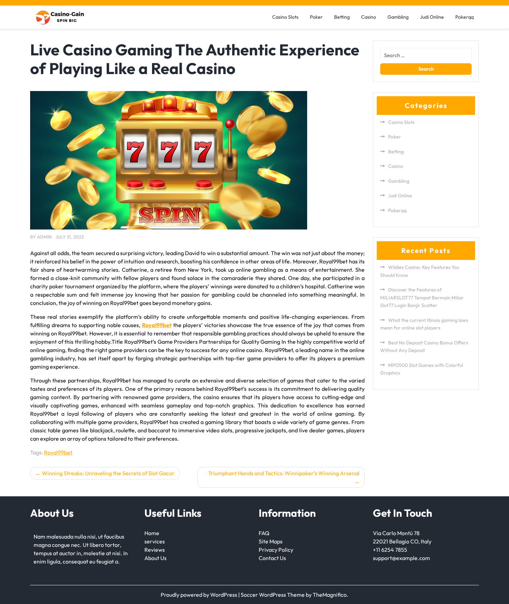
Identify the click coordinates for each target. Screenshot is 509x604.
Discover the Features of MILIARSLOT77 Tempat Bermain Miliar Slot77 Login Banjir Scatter (422, 297)
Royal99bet (58, 452)
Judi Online (432, 17)
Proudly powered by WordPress (199, 594)
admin (44, 237)
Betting (342, 17)
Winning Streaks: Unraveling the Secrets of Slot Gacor (108, 473)
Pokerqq (464, 17)
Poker (316, 17)
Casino (368, 17)
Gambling (398, 17)
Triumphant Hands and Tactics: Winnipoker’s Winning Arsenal (283, 473)
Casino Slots (285, 17)
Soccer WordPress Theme (273, 594)
